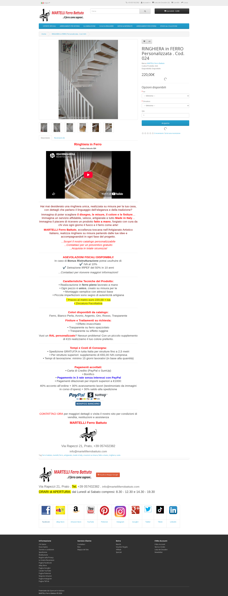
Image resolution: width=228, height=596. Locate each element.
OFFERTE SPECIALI (49, 26)
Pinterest (104, 522)
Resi (78, 547)
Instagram (120, 522)
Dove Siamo (43, 547)
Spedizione (43, 552)
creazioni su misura (90, 455)
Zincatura (146, 101)
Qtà (143, 111)
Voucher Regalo (122, 547)
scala (118, 455)
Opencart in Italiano (57, 591)
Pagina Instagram (45, 579)
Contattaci (81, 544)
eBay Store (60, 522)
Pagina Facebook (45, 563)
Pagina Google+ (45, 568)
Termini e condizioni (46, 549)
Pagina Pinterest (45, 573)
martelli (56, 455)
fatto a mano (103, 455)
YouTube (90, 522)
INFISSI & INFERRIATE (125, 26)
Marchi (118, 544)
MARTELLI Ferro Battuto (156, 63)
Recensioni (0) (59, 138)
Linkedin (173, 522)
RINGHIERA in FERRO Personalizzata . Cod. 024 (69, 34)
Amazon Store (76, 522)
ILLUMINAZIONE (89, 26)
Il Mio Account (160, 544)
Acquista (165, 123)
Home (44, 34)
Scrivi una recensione (172, 133)
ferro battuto (47, 455)
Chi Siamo (42, 544)
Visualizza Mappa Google (108, 475)
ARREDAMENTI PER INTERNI (70, 26)
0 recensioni (158, 133)
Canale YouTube (45, 571)
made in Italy (77, 455)
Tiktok (160, 522)
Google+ (135, 522)
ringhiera (112, 455)
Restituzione (43, 555)
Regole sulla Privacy (46, 557)
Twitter (148, 522)
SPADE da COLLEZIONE (168, 26)
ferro (61, 455)
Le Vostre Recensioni (46, 560)
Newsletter (159, 552)
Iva (144, 91)
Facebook (46, 522)
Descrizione (45, 138)
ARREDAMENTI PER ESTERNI (146, 26)
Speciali (119, 552)
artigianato (68, 455)
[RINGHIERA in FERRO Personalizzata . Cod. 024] (88, 79)
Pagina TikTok (44, 581)
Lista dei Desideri (161, 549)
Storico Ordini (160, 547)
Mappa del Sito (83, 549)
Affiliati (118, 549)
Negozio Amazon (45, 576)
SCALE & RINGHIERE (106, 26)
